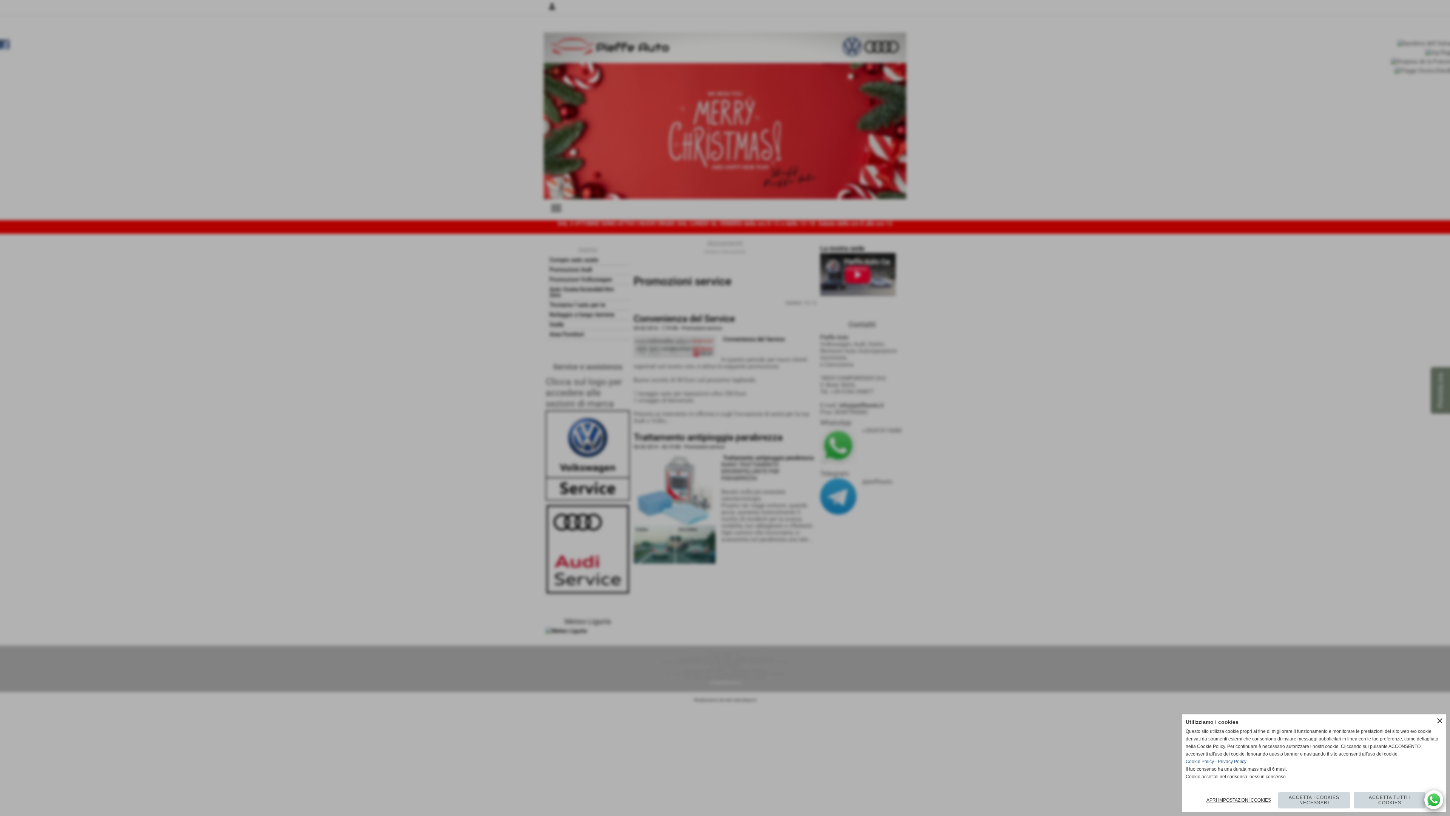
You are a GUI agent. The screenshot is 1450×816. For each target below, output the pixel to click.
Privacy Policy (1232, 761)
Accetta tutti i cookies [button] (1390, 800)
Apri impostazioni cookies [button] (1238, 800)
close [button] (1439, 720)
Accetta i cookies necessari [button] (1314, 800)
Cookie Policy (1200, 761)
